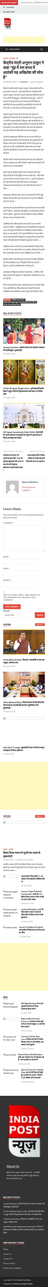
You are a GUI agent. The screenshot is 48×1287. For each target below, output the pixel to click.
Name (6, 557)
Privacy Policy (9, 1263)
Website (7, 580)
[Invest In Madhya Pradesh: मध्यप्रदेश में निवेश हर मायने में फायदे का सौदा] (10, 927)
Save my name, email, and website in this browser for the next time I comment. (21, 597)
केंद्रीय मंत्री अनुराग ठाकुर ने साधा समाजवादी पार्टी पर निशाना (20, 302)
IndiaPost (24, 82)
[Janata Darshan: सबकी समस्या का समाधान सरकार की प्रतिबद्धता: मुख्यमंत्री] (24, 332)
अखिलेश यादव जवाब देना (18, 300)
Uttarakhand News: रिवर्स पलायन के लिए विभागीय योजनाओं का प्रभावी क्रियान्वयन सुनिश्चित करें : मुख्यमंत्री (23, 705)
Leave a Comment (36, 82)
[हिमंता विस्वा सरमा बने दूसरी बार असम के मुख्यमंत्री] (24, 822)
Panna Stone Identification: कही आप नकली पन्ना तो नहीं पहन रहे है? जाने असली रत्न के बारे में (31, 1057)
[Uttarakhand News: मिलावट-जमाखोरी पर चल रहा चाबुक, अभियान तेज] (24, 642)
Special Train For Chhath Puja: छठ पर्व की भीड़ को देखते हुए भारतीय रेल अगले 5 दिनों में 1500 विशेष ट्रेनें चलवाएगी (32, 1073)
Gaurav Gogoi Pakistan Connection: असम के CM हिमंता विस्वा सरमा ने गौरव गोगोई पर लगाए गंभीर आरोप (32, 895)
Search (6, 610)
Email (6, 569)
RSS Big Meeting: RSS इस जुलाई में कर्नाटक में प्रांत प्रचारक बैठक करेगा (32, 1006)
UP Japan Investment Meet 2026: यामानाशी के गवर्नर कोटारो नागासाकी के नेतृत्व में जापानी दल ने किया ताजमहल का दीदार (23, 435)
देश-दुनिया (12, 58)
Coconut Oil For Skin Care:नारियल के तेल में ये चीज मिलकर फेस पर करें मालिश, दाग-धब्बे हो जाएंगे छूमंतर (32, 1040)
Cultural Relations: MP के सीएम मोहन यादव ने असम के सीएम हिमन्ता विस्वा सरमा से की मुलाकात (32, 913)
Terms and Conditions (12, 1268)
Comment (8, 523)
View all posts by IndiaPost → (28, 488)
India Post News (24, 1280)
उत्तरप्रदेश (5, 58)
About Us (7, 1254)
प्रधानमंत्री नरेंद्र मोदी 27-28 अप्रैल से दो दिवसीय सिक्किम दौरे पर (33, 879)
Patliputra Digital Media (23, 1284)
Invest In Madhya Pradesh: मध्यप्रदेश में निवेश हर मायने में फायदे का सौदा (31, 930)
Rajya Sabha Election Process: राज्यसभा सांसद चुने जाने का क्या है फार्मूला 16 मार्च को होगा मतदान (33, 1022)
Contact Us (7, 1259)
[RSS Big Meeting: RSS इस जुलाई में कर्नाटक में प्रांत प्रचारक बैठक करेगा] (11, 1003)
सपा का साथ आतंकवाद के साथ (12, 305)
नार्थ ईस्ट (5, 849)
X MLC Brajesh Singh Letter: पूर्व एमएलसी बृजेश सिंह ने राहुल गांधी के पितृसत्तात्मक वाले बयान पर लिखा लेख (23, 391)
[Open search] (42, 49)
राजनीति (11, 849)
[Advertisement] (25, 40)
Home (5, 1249)
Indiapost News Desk (25, 860)
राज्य (17, 58)
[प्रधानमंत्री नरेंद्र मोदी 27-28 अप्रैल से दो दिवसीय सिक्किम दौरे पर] (11, 876)
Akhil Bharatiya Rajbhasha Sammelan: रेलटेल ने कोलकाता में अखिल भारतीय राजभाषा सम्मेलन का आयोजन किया (23, 1229)
